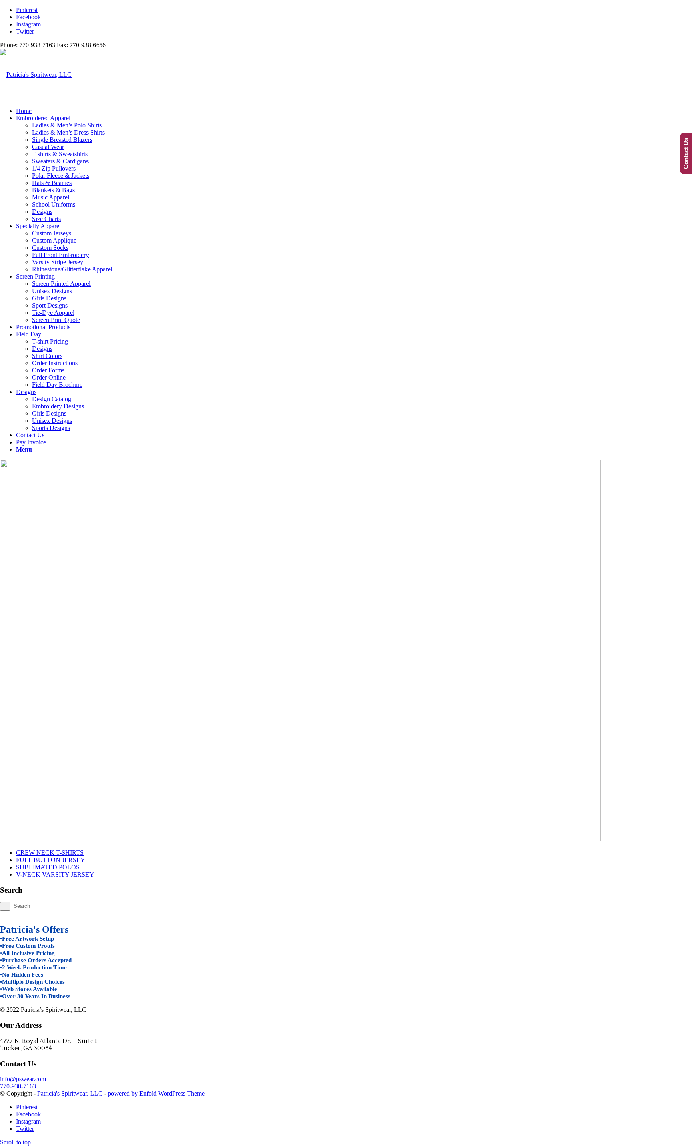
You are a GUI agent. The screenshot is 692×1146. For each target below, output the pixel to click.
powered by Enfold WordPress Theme (156, 1093)
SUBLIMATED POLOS (48, 867)
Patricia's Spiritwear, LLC (70, 1093)
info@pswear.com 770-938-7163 (23, 1083)
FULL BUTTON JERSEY (50, 859)
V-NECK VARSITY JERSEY (55, 874)
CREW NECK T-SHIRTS (50, 852)
